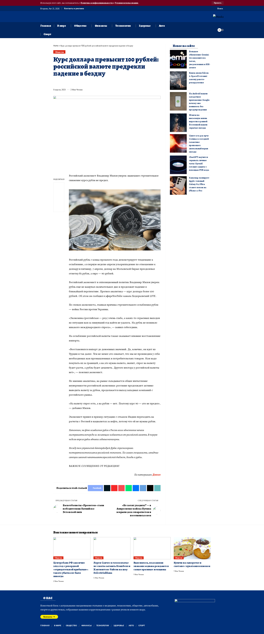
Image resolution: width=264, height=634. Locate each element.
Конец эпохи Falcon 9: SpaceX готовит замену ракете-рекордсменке (199, 77)
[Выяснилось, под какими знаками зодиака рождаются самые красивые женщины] (152, 548)
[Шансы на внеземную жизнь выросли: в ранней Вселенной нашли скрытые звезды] (178, 122)
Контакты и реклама (74, 8)
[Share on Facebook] (55, 82)
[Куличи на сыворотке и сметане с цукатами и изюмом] (192, 548)
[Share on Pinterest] (72, 82)
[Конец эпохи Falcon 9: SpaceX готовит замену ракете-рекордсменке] (178, 80)
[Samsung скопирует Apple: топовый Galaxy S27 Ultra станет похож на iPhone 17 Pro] (178, 185)
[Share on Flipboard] (67, 82)
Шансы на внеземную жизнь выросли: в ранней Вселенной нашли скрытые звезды (198, 121)
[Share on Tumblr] (89, 82)
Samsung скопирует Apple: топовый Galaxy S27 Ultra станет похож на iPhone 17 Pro (199, 184)
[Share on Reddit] (95, 82)
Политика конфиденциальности (97, 2)
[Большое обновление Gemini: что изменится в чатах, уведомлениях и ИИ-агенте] (178, 59)
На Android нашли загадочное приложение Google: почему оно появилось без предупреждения (199, 101)
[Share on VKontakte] (101, 82)
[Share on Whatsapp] (78, 82)
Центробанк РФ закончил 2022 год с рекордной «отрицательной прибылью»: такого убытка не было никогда (70, 569)
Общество (59, 52)
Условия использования (127, 2)
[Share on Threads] (112, 82)
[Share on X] (61, 82)
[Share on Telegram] (106, 82)
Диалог (157, 474)
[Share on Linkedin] (84, 82)
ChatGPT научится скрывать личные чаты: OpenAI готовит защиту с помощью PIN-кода (199, 163)
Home (56, 45)
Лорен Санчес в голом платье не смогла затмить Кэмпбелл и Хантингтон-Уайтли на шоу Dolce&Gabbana (112, 568)
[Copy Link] (118, 82)
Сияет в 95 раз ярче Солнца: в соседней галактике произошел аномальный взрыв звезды (199, 143)
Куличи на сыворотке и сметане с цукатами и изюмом (192, 564)
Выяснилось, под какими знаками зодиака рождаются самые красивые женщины (151, 566)
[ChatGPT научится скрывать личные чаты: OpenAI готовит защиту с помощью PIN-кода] (178, 165)
